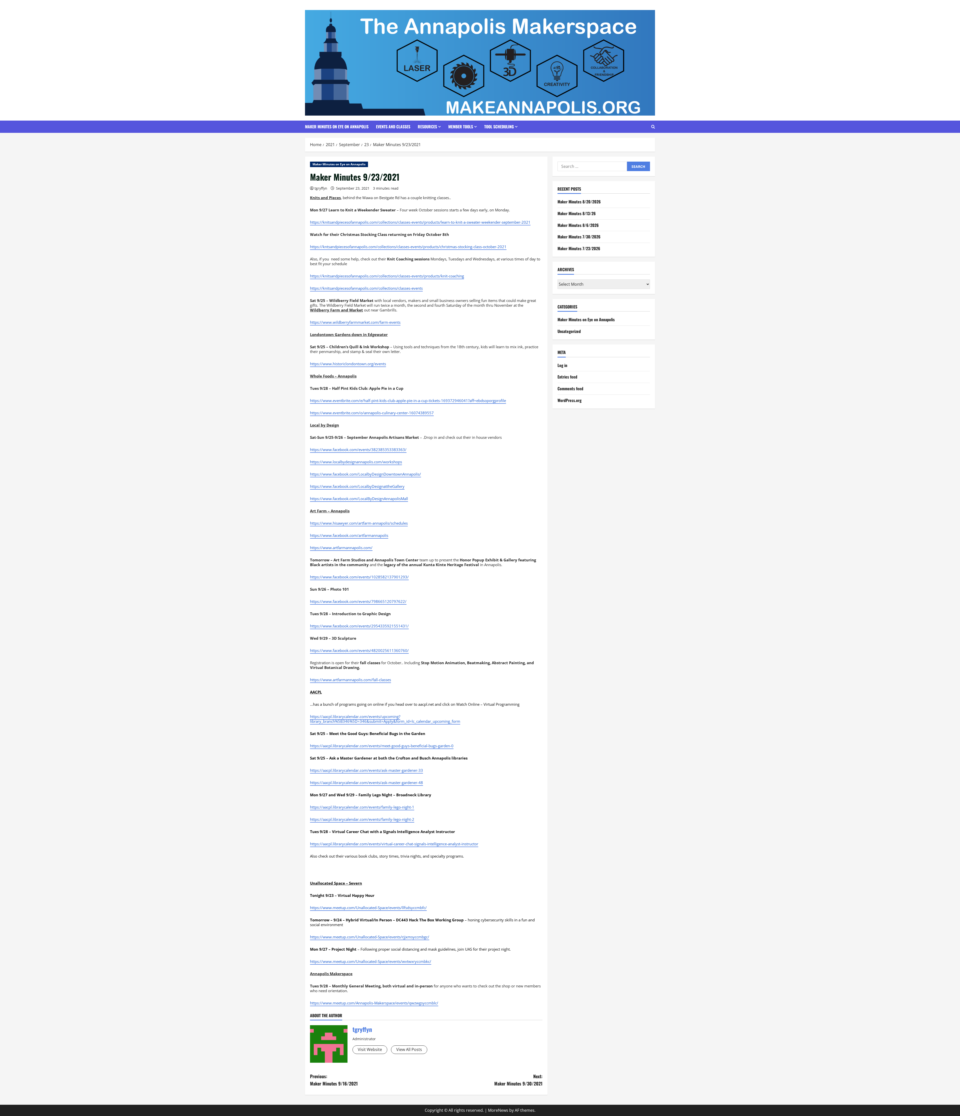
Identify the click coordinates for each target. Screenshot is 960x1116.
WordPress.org (570, 400)
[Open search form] (653, 127)
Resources (427, 127)
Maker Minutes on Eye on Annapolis (336, 127)
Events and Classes (393, 127)
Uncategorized (569, 331)
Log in (562, 365)
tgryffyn (320, 188)
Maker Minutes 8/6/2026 (578, 225)
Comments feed (570, 389)
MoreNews (498, 1110)
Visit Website (370, 1049)
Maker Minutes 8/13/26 (577, 213)
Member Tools (460, 127)
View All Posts (409, 1049)
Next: (518, 1080)
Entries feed (567, 377)
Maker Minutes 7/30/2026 (579, 237)
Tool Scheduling (499, 127)
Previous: (334, 1080)
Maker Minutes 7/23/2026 (579, 248)
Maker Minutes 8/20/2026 (579, 202)
